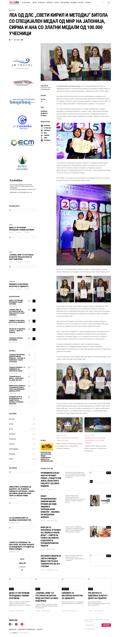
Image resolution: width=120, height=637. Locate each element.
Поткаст (81, 2)
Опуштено (41, 2)
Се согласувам (90, 629)
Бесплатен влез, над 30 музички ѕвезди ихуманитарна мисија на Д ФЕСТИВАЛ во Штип (47, 457)
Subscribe (106, 625)
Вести (35, 2)
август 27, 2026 (13, 364)
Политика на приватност (26, 629)
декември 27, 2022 (14, 551)
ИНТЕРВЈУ (50, 2)
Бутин (57, 2)
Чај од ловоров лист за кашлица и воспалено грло (20, 519)
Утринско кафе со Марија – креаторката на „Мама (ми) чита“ (16, 378)
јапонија (44, 111)
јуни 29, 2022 (12, 498)
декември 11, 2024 (14, 522)
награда (43, 115)
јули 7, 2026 (12, 382)
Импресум (12, 629)
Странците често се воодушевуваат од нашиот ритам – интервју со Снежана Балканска (16, 400)
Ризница (74, 2)
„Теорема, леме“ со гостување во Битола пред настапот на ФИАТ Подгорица (95, 440)
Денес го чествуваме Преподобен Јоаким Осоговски (67, 439)
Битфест (12, 419)
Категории (26, 2)
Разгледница (64, 2)
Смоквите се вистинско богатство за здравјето (18, 285)
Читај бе (43, 99)
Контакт (88, 2)
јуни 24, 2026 (12, 393)
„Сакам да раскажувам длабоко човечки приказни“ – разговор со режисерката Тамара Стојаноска (17, 358)
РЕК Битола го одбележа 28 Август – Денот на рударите (17, 330)
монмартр (44, 113)
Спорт (11, 459)
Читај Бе (15, 632)
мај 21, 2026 (12, 406)
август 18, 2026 (13, 373)
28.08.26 (11, 232)
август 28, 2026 (13, 306)
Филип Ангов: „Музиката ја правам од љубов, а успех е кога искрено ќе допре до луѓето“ (17, 388)
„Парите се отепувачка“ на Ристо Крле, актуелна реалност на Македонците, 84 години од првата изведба (21, 545)
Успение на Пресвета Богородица (16, 339)
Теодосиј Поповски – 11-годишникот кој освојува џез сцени (17, 369)
